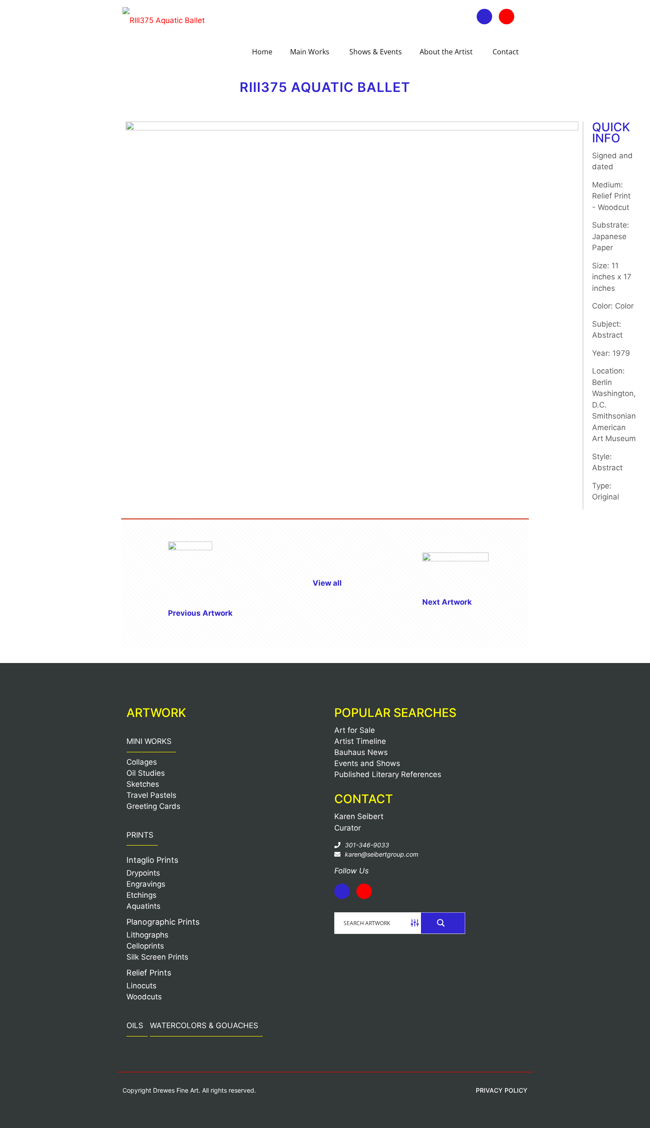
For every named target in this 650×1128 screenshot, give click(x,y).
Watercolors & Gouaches (204, 1025)
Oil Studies (145, 773)
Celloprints (145, 945)
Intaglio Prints (152, 860)
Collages (141, 762)
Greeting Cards (153, 806)
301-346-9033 (367, 845)
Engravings (145, 884)
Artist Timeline (360, 741)
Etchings (141, 895)
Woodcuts (144, 996)
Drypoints (143, 873)
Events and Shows (367, 763)
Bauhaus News (361, 752)
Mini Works (149, 741)
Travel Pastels (151, 795)
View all (327, 583)
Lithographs (147, 934)
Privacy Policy (502, 1090)
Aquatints (143, 906)
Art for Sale (354, 730)
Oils (134, 1025)
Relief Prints (148, 972)
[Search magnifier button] (443, 923)
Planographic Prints (162, 921)
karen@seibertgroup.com (381, 854)
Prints (139, 835)
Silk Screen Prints (157, 957)
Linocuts (141, 985)
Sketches (142, 784)
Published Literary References (387, 774)
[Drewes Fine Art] (163, 20)
